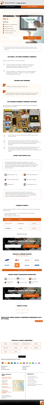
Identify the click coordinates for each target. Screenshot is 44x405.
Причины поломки (8, 26)
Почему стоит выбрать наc (10, 30)
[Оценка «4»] (19, 309)
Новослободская (26, 366)
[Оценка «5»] (16, 309)
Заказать (34, 223)
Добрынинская (4, 366)
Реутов (5, 351)
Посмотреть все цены (22, 234)
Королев (36, 343)
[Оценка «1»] (28, 309)
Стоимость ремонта (9, 32)
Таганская (24, 369)
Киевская (3, 367)
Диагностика (8, 223)
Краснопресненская (5, 369)
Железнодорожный (26, 343)
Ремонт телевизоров (10, 6)
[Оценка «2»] (25, 309)
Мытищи (26, 347)
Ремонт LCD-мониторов (32, 6)
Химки (16, 351)
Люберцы (16, 347)
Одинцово (36, 347)
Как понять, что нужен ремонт (11, 24)
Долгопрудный (16, 343)
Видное (5, 343)
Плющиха (24, 367)
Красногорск (5, 347)
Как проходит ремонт (9, 28)
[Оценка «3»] (22, 309)
